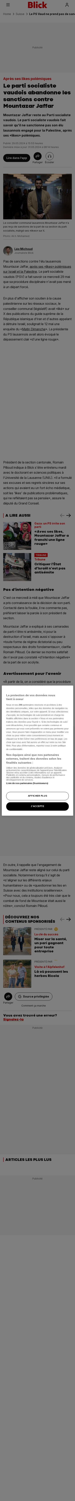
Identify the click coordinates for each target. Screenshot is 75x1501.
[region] (37, 750)
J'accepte (37, 806)
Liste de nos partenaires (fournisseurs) (27, 783)
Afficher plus (37, 796)
